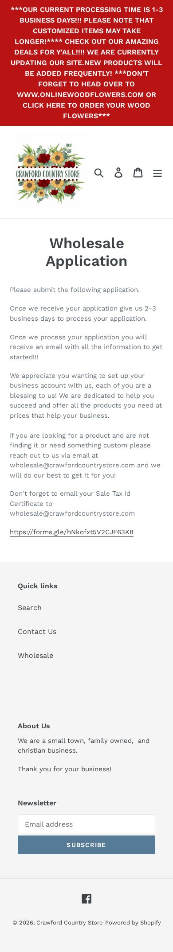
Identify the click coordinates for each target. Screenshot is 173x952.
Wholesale (35, 655)
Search (30, 607)
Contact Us (37, 631)
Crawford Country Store (69, 922)
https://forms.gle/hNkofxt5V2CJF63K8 (72, 532)
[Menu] (157, 172)
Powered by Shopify (133, 922)
